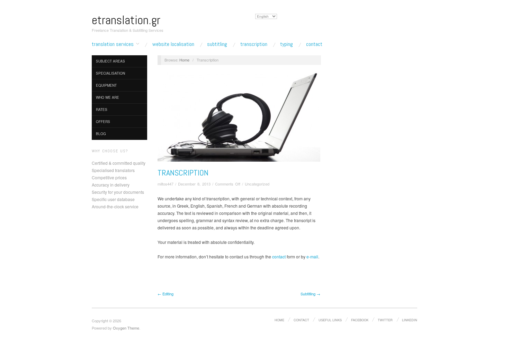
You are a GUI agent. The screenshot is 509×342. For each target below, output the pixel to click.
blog (101, 133)
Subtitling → (310, 293)
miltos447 (165, 184)
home (279, 319)
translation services (113, 44)
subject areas (110, 61)
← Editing (165, 293)
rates (101, 109)
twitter (385, 319)
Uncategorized (257, 184)
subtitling (217, 44)
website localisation (173, 44)
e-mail (312, 256)
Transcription (183, 172)
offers (103, 121)
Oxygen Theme (126, 328)
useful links (330, 319)
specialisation (110, 73)
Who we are (107, 97)
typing (286, 44)
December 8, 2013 (194, 184)
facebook (359, 319)
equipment (106, 85)
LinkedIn (409, 319)
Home (184, 60)
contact (314, 44)
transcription (253, 44)
